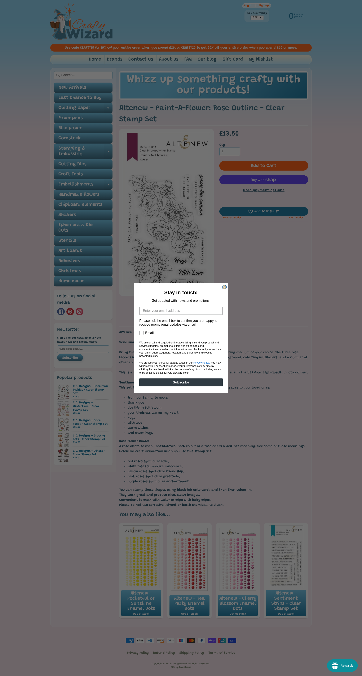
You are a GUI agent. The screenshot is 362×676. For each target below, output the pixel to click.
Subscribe (181, 382)
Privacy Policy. (201, 362)
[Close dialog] (224, 287)
